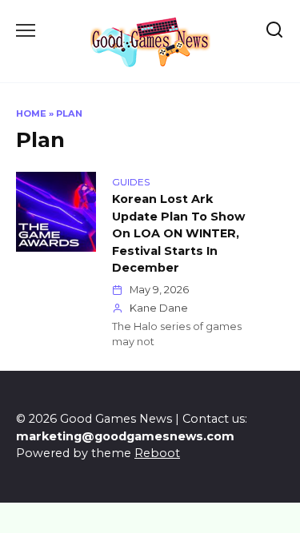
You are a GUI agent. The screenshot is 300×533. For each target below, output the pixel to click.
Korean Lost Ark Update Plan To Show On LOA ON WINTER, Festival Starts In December (178, 233)
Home (31, 113)
